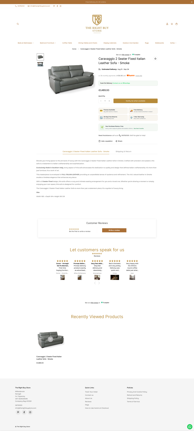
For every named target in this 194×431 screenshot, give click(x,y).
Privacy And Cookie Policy (137, 392)
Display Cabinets (110, 43)
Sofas (172, 43)
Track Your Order (91, 392)
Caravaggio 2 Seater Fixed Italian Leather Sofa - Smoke (49, 358)
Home (74, 49)
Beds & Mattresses (25, 43)
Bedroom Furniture (47, 43)
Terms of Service (133, 402)
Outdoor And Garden (131, 43)
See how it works (139, 128)
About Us (88, 398)
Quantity (102, 96)
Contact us (89, 395)
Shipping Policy (133, 398)
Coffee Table (67, 43)
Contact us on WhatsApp (121, 83)
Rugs (147, 43)
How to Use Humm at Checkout (97, 408)
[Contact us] (189, 426)
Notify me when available (135, 101)
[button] (95, 283)
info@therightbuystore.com (25, 408)
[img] (97, 253)
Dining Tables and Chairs (87, 43)
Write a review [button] (114, 230)
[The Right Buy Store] (97, 24)
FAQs (87, 405)
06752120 (18, 405)
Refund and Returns (134, 395)
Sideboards (159, 43)
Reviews (88, 402)
